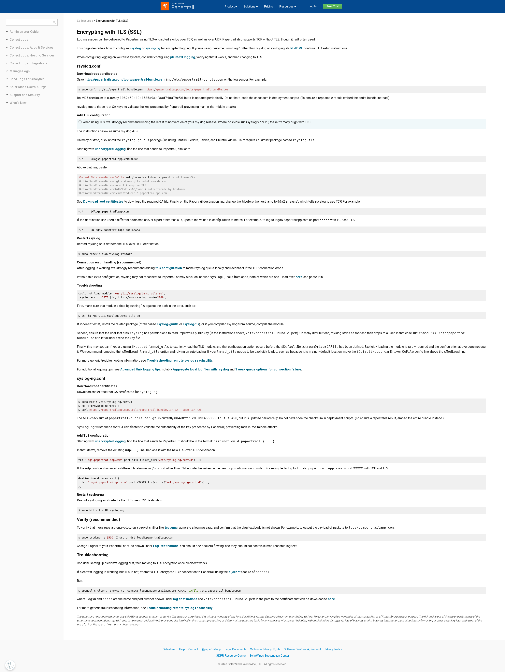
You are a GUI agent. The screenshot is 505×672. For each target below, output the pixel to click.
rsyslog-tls (191, 324)
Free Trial (332, 6)
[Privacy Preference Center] (10, 665)
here (299, 277)
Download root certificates (103, 201)
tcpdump (171, 527)
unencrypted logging (110, 149)
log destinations (185, 599)
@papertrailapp (211, 649)
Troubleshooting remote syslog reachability (179, 360)
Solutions (249, 6)
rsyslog (135, 48)
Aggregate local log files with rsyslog (201, 369)
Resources (286, 6)
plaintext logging (182, 57)
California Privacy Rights (265, 649)
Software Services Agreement (302, 649)
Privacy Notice (333, 649)
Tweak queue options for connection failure (268, 369)
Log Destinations (166, 546)
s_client (234, 572)
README (296, 48)
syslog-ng (152, 48)
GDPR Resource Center (231, 655)
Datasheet (169, 649)
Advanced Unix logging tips (140, 369)
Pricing (268, 6)
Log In (313, 6)
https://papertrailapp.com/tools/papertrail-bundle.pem (125, 79)
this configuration (168, 268)
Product (229, 6)
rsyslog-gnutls (168, 324)
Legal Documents (235, 649)
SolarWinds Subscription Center (269, 655)
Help (182, 649)
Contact (193, 649)
